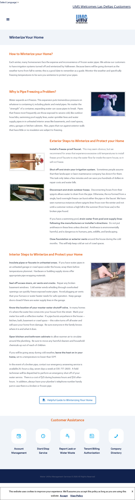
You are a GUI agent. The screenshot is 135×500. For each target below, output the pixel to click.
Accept (64, 495)
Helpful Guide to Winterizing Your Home (70, 400)
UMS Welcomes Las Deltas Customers (97, 6)
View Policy (76, 495)
